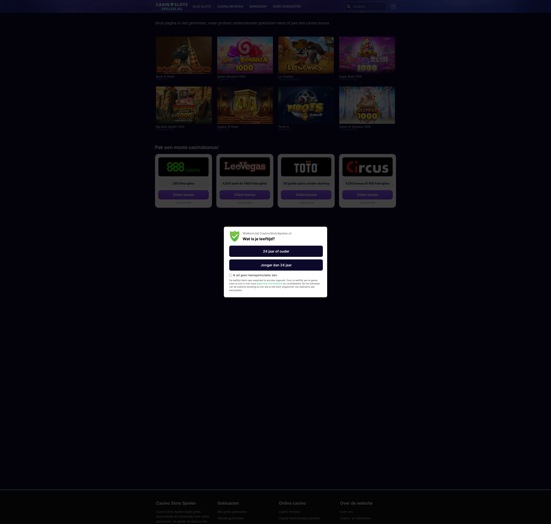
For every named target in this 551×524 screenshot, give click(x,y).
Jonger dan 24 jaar (276, 265)
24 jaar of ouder (276, 251)
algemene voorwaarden (270, 283)
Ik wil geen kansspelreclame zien (255, 275)
